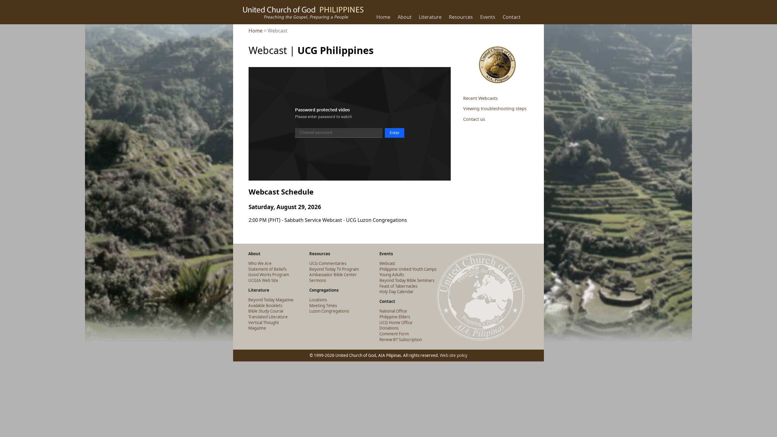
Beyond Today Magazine (270, 300)
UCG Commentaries (327, 263)
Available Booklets (265, 305)
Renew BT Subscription (400, 339)
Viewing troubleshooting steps (495, 108)
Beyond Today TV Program (334, 269)
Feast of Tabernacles (398, 286)
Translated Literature (268, 317)
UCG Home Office (395, 322)
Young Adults (391, 274)
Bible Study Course (265, 311)
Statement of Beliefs (267, 269)
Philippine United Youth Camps (407, 269)
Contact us (474, 119)
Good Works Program (268, 274)
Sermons (317, 280)
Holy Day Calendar (396, 291)
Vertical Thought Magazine (263, 325)
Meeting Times (323, 305)
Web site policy (453, 355)
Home (256, 30)
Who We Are (260, 263)
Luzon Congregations (329, 311)
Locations (318, 300)
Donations (389, 328)
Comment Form (394, 334)
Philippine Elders (394, 317)
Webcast (387, 263)
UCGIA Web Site (263, 280)
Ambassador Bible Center (333, 274)
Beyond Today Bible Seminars (406, 280)
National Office (393, 311)
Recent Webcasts (480, 98)
